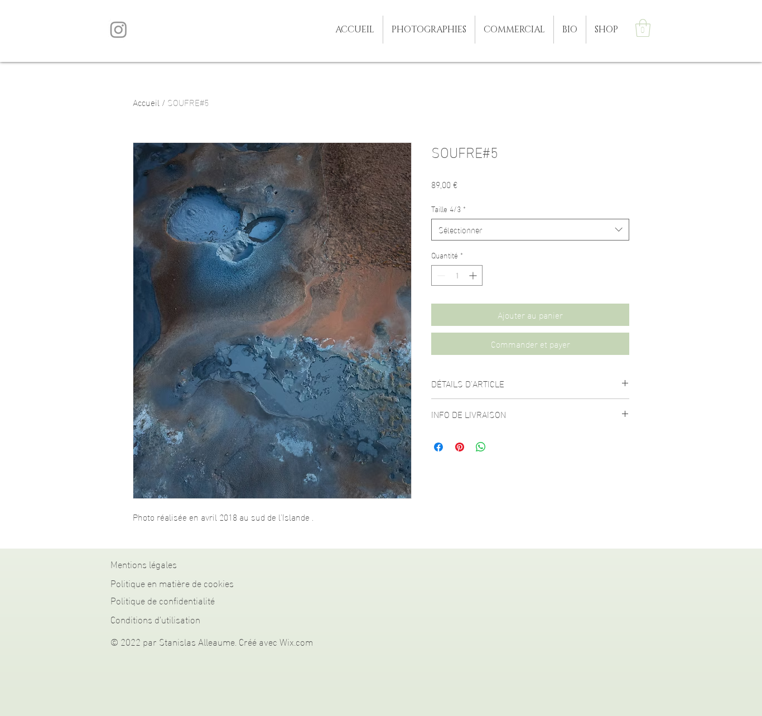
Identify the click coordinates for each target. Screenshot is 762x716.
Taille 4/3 (448, 208)
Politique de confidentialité (162, 599)
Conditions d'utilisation (155, 618)
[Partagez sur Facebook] (438, 447)
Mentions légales (143, 563)
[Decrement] (440, 275)
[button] (429, 30)
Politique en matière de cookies (172, 582)
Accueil (146, 102)
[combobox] (530, 230)
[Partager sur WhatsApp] (481, 447)
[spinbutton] (457, 275)
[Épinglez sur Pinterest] (459, 447)
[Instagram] (118, 29)
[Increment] (474, 275)
